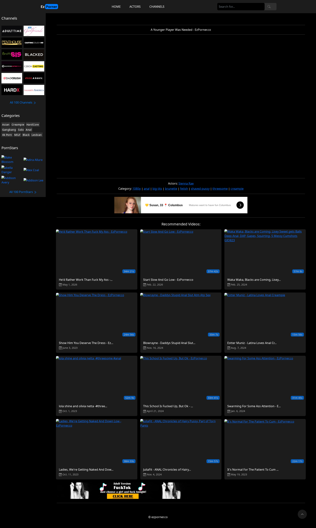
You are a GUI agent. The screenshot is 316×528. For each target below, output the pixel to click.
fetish (184, 189)
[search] (269, 6)
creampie (237, 189)
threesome (220, 189)
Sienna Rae (186, 183)
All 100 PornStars (21, 192)
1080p (136, 189)
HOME (116, 7)
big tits (157, 189)
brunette (171, 189)
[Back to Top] (302, 514)
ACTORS (135, 7)
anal (147, 189)
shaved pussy (200, 189)
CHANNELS (156, 7)
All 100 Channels (21, 102)
